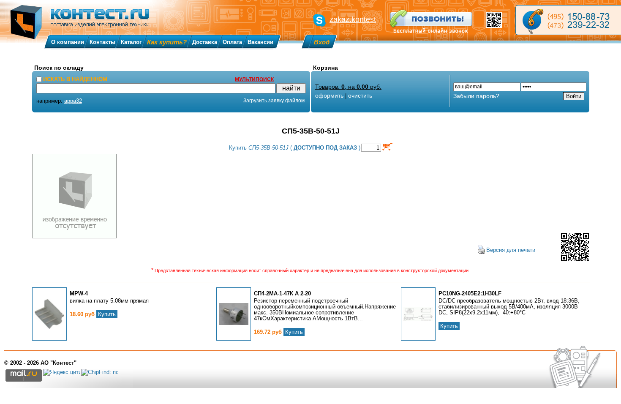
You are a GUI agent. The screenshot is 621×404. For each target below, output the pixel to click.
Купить (107, 314)
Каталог (131, 42)
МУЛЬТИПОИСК (254, 79)
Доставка (204, 42)
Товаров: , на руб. (348, 86)
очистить (360, 95)
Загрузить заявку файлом (274, 101)
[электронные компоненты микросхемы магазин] (568, 20)
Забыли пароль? (476, 96)
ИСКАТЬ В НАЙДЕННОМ (75, 79)
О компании (67, 42)
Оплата (232, 42)
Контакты (102, 42)
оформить (329, 95)
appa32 (73, 101)
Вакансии (260, 42)
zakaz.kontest (353, 19)
